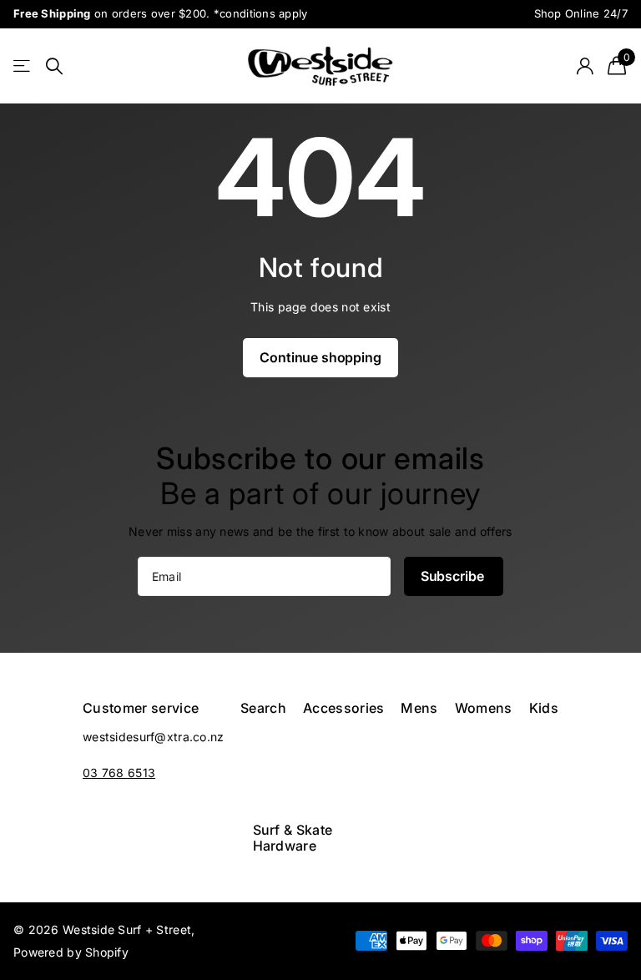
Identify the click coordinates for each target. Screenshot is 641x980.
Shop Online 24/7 (581, 13)
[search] (54, 66)
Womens (483, 708)
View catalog (23, 66)
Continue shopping (320, 357)
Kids (543, 708)
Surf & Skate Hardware (293, 837)
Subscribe (454, 576)
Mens (419, 708)
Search (263, 708)
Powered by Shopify (71, 952)
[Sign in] (584, 66)
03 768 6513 (119, 772)
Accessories (344, 708)
